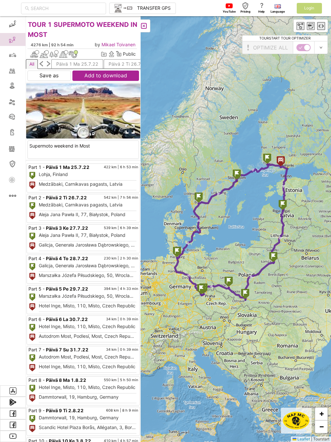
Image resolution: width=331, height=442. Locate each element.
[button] (283, 205)
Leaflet (303, 438)
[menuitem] (13, 23)
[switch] (303, 47)
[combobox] (66, 8)
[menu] (13, 200)
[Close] (144, 26)
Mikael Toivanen (118, 44)
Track (23, 101)
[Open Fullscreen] (128, 129)
